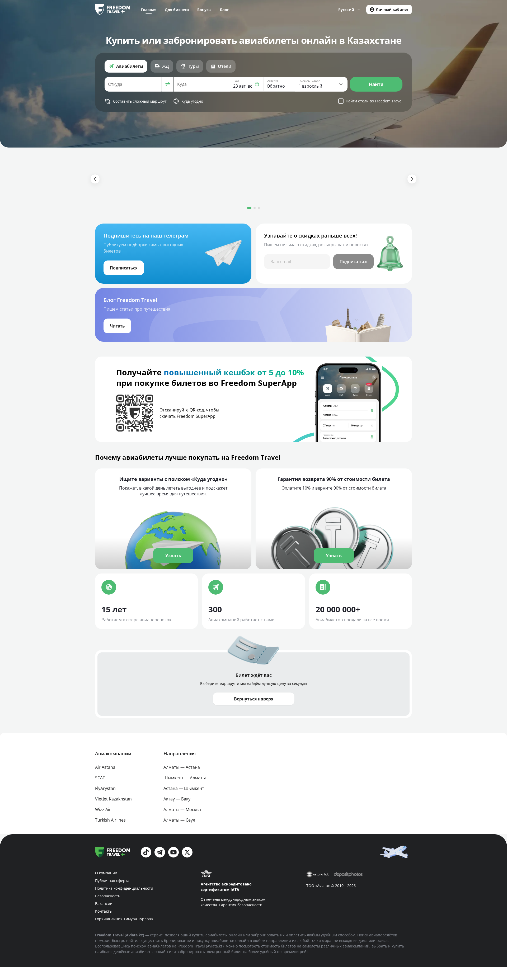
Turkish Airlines (110, 820)
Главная (148, 9)
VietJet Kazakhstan (113, 799)
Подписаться (353, 261)
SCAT (100, 778)
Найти (376, 84)
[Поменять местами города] (167, 84)
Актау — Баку (176, 799)
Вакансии (103, 903)
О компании (106, 872)
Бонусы (204, 9)
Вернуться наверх (253, 699)
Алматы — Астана (181, 767)
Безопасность (107, 895)
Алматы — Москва (182, 809)
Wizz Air (103, 809)
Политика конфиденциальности (124, 888)
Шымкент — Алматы (184, 778)
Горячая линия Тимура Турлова (124, 918)
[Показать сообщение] (395, 851)
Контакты (103, 911)
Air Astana (105, 767)
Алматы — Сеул (179, 820)
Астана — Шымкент (183, 788)
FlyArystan (105, 788)
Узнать (173, 555)
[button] (246, 84)
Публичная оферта (112, 880)
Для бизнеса (177, 9)
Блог (224, 9)
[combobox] (133, 84)
